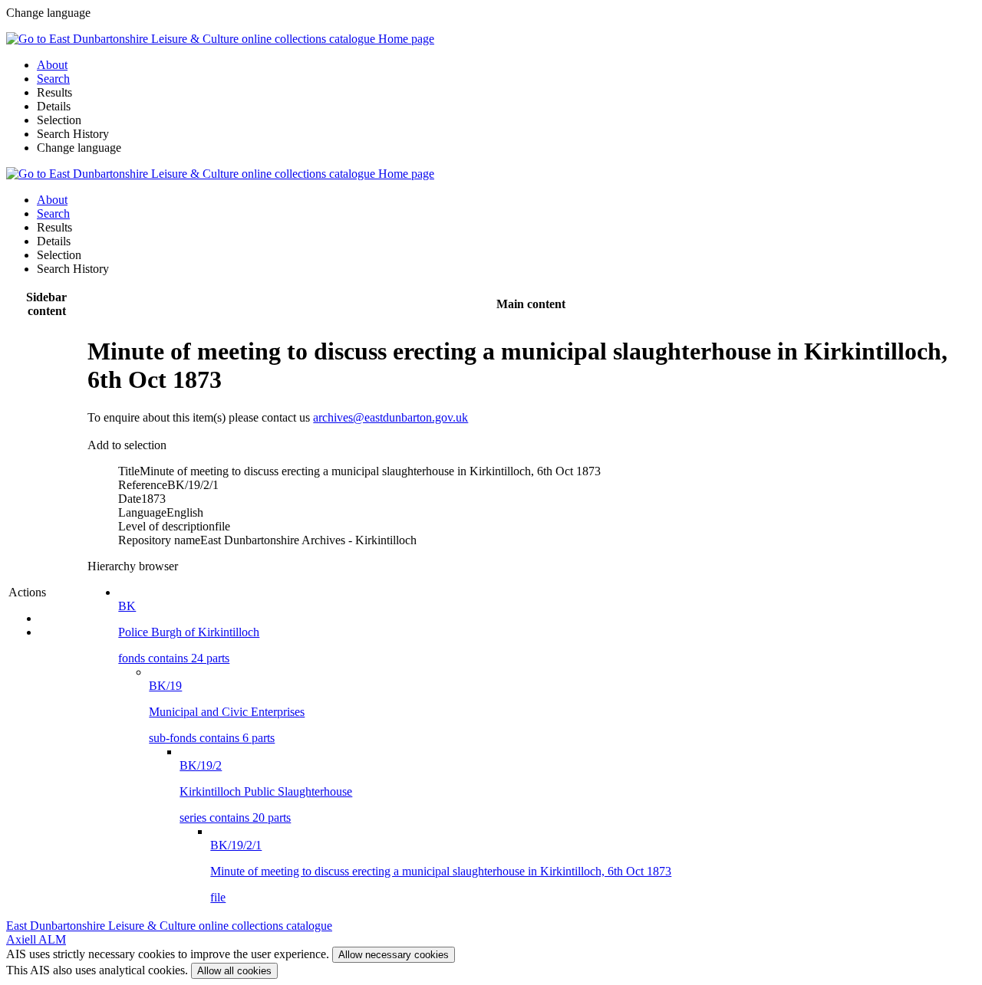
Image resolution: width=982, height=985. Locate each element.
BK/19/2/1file (440, 871)
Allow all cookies (234, 971)
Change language (79, 147)
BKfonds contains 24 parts (188, 632)
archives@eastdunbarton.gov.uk (390, 417)
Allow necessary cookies (393, 954)
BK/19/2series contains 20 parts (266, 791)
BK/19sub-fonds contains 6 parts (227, 711)
